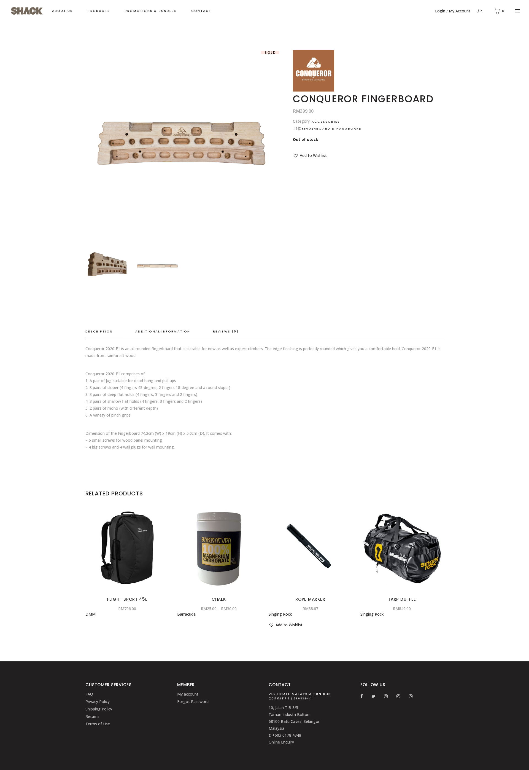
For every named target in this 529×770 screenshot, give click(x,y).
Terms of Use (97, 723)
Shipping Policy (98, 709)
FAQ (89, 694)
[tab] (104, 331)
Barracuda (186, 614)
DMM (90, 614)
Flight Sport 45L (127, 599)
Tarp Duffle (402, 599)
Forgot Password (193, 701)
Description (99, 331)
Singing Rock (280, 614)
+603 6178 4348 (286, 735)
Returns (92, 716)
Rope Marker (310, 599)
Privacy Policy (97, 701)
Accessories (326, 121)
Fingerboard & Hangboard (332, 128)
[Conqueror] (313, 90)
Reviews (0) (226, 331)
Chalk (219, 599)
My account (187, 694)
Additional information (162, 331)
